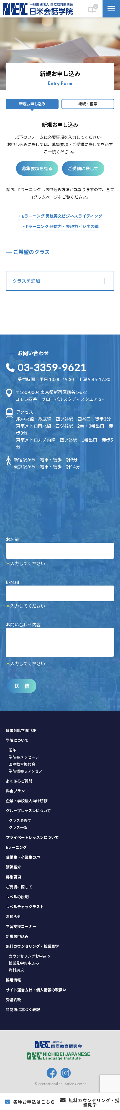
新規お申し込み (32, 104)
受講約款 (13, 999)
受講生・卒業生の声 (23, 857)
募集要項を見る (37, 168)
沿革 (12, 750)
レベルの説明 (17, 896)
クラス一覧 (18, 827)
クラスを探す (20, 820)
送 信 (22, 686)
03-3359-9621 (51, 367)
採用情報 (13, 980)
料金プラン (15, 791)
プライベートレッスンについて (32, 837)
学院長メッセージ (24, 757)
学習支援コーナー (21, 926)
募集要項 (13, 877)
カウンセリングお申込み (29, 956)
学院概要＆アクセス (26, 771)
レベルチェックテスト (25, 906)
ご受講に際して (83, 168)
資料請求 (16, 970)
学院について (17, 740)
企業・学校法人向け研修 (26, 800)
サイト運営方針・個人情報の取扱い (36, 990)
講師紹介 (13, 867)
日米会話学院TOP (21, 730)
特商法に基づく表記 (23, 1009)
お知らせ (13, 916)
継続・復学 (87, 104)
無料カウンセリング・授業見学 (32, 946)
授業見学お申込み (24, 963)
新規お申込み (17, 936)
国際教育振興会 (22, 764)
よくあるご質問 (19, 781)
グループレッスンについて (28, 810)
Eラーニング (16, 847)
